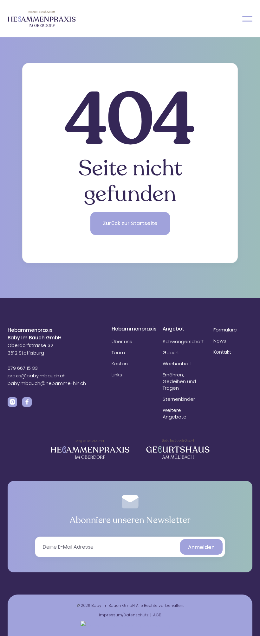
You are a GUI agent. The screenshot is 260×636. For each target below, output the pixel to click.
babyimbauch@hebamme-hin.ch (47, 383)
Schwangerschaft (183, 341)
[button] (247, 18)
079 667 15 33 (23, 368)
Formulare (225, 329)
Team (118, 352)
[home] (42, 18)
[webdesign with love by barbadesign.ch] (130, 624)
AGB (157, 615)
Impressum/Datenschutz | (125, 615)
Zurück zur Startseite (130, 223)
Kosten (120, 363)
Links (117, 374)
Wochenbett (177, 363)
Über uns (122, 341)
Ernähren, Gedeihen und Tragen (179, 381)
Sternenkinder (179, 399)
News (219, 340)
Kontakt (222, 352)
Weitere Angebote (174, 413)
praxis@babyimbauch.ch (37, 375)
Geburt (171, 352)
